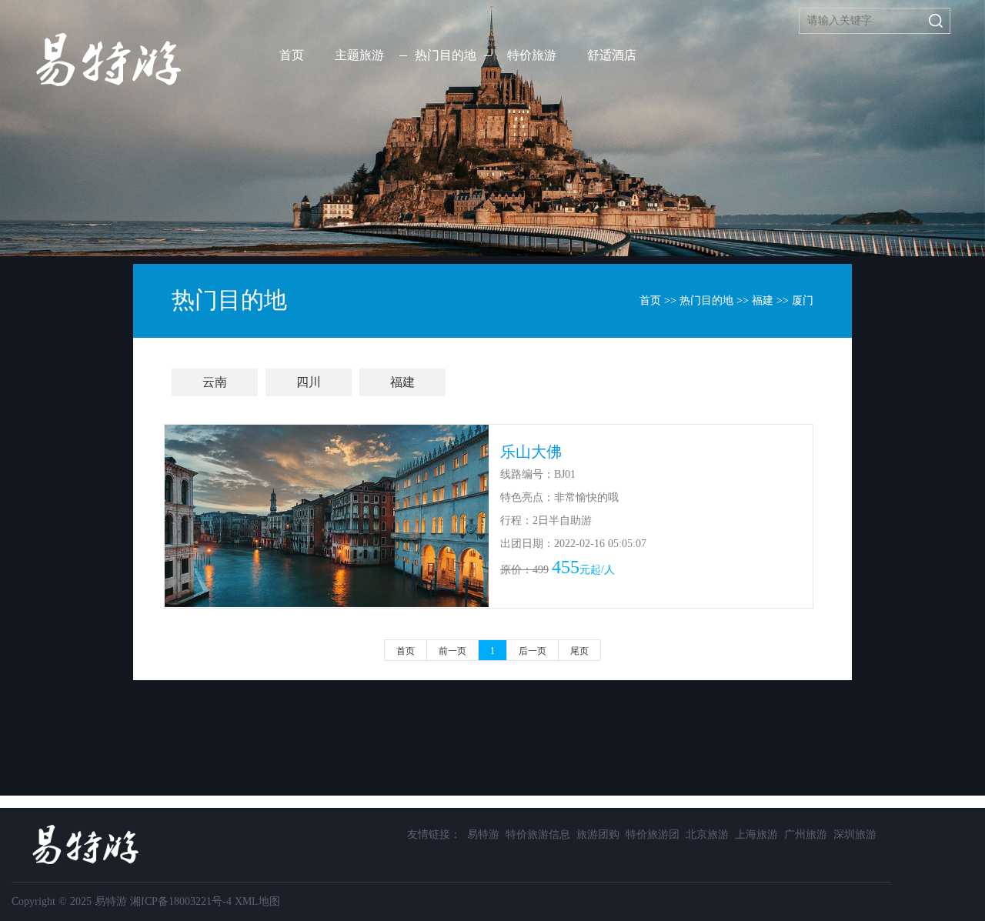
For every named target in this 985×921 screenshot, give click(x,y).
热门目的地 (706, 300)
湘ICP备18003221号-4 (181, 901)
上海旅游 (756, 834)
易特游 (483, 834)
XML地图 (257, 901)
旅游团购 (597, 834)
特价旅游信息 (538, 834)
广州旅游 (805, 834)
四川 (308, 382)
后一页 (532, 651)
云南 (214, 382)
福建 (762, 300)
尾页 (579, 651)
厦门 (802, 300)
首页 (291, 55)
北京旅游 (707, 834)
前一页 (452, 651)
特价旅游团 (652, 834)
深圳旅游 (854, 834)
